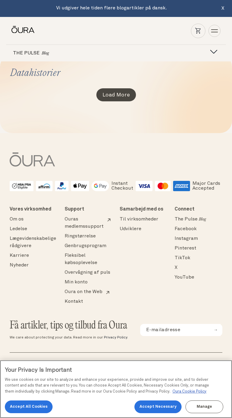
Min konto (76, 282)
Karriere (19, 255)
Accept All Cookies (28, 407)
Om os (17, 219)
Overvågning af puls (87, 272)
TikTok (182, 258)
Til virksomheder (139, 219)
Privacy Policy (115, 337)
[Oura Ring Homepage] (22, 29)
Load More (116, 95)
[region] (116, 389)
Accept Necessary (158, 407)
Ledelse (18, 229)
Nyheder (19, 265)
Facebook (186, 229)
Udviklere (130, 229)
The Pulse (190, 219)
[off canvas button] (211, 52)
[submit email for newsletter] (216, 330)
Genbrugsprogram (85, 245)
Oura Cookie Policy (189, 392)
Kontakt (74, 301)
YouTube (184, 277)
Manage (204, 407)
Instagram (186, 238)
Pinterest (185, 248)
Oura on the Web (83, 291)
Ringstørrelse (80, 236)
